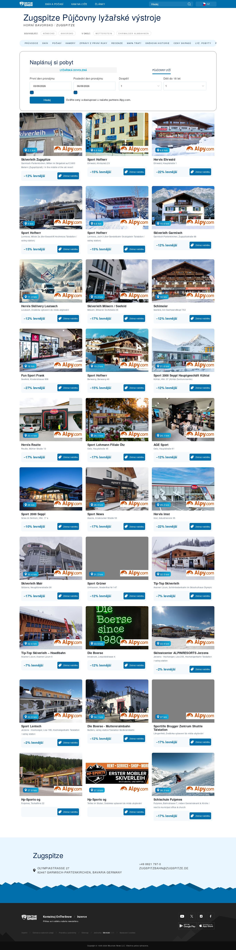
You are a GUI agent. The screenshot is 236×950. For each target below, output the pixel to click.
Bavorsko (67, 33)
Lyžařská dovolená (73, 70)
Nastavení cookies (127, 932)
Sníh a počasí (54, 4)
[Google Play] (187, 925)
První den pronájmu (42, 78)
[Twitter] (191, 916)
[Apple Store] (206, 925)
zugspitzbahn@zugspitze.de (163, 868)
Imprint (24, 932)
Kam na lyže (79, 4)
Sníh (45, 43)
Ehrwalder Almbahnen (134, 33)
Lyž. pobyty (203, 43)
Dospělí (124, 78)
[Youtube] (182, 916)
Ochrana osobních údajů (43, 932)
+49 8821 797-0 (150, 864)
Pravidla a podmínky (67, 932)
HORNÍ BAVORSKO (38, 25)
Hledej (47, 100)
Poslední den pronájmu (88, 78)
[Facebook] (210, 916)
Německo (49, 33)
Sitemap (85, 932)
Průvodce (31, 43)
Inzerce (82, 917)
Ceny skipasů (182, 43)
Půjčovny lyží (161, 70)
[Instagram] (201, 916)
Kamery (70, 43)
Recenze (117, 43)
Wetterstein (104, 33)
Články (100, 4)
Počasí (57, 43)
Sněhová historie (157, 43)
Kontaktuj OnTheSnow (57, 917)
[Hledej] (189, 4)
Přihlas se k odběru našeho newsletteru (60, 921)
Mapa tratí (134, 43)
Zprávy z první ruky (93, 43)
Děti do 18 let (171, 78)
